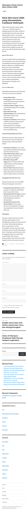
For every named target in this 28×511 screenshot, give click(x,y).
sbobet (20, 243)
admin (5, 243)
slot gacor (5, 29)
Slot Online (5, 498)
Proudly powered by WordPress (9, 508)
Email (4, 291)
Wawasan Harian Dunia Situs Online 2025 (12, 6)
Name (4, 284)
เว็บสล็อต (4, 457)
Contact (4, 502)
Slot (3, 488)
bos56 (4, 421)
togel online (5, 465)
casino (17, 243)
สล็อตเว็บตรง (5, 453)
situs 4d (4, 425)
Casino (4, 491)
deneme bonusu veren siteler (10, 413)
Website (4, 298)
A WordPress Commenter (9, 395)
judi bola (4, 477)
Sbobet (4, 495)
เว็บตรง (4, 461)
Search (4, 351)
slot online (4, 245)
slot (23, 243)
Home (4, 484)
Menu (4, 11)
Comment (5, 262)
